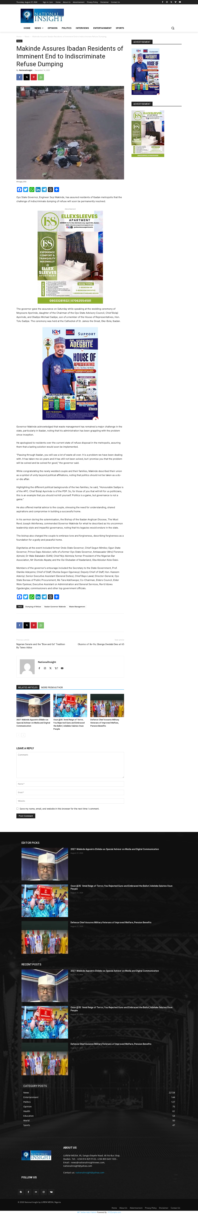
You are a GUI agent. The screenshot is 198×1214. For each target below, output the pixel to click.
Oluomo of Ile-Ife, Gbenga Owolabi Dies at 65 (101, 644)
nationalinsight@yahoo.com (89, 1172)
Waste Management (77, 606)
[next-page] (23, 735)
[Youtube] (180, 2)
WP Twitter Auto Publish (87, 1212)
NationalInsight (25, 70)
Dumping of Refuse (33, 606)
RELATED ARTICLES (28, 687)
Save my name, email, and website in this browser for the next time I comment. (59, 808)
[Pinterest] (34, 77)
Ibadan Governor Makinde (55, 606)
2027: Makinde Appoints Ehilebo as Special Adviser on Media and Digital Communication (33, 723)
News (27, 36)
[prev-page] (18, 735)
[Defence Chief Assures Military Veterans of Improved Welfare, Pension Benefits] (107, 705)
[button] (172, 28)
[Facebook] (162, 2)
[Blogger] (21, 1192)
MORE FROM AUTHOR (52, 687)
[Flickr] (36, 1192)
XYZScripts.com (114, 1212)
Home (19, 36)
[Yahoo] (57, 668)
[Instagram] (167, 2)
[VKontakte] (51, 1192)
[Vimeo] (175, 2)
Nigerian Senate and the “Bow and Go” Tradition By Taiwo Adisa (40, 646)
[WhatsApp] (41, 77)
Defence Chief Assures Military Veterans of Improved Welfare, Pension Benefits (104, 723)
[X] (171, 2)
